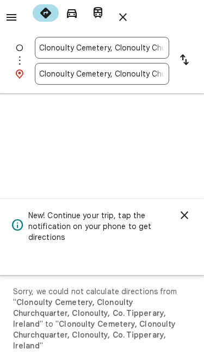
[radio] (46, 13)
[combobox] (102, 48)
